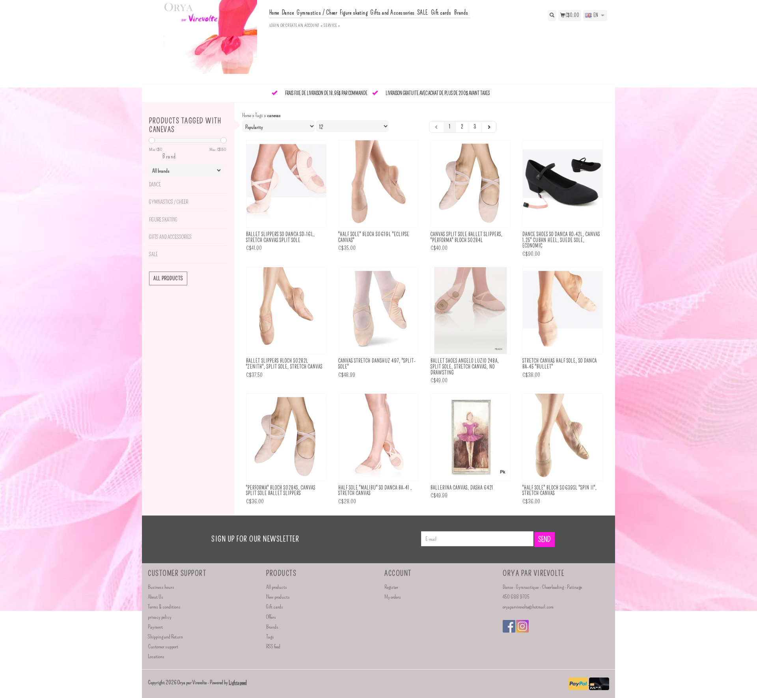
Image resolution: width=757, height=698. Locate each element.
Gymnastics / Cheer (316, 12)
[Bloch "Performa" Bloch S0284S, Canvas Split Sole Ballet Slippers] (286, 437)
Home (274, 12)
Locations (156, 656)
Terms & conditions (164, 606)
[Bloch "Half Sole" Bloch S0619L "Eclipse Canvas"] (378, 183)
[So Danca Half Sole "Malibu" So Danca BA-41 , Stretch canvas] (378, 437)
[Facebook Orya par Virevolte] (509, 626)
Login (274, 25)
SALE (423, 12)
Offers (271, 617)
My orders (392, 597)
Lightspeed (238, 682)
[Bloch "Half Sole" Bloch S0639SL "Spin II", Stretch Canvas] (562, 437)
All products (168, 278)
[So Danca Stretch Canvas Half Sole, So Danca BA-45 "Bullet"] (562, 310)
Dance (288, 12)
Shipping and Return (165, 636)
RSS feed (273, 646)
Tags (259, 115)
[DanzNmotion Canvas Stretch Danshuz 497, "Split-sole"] (378, 310)
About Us (155, 597)
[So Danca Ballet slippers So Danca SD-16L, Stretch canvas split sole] (286, 183)
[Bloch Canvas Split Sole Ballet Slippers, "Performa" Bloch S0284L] (471, 183)
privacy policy (160, 617)
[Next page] (489, 126)
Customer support (163, 646)
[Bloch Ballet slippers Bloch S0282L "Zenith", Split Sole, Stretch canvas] (286, 310)
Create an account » (304, 25)
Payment (155, 627)
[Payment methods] (578, 683)
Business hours (161, 587)
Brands (461, 12)
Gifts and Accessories (392, 12)
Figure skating (353, 12)
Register (391, 587)
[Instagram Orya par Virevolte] (522, 626)
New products (278, 597)
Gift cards (441, 12)
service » (332, 25)
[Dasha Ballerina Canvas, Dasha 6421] (471, 437)
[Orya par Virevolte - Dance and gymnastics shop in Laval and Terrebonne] (205, 41)
